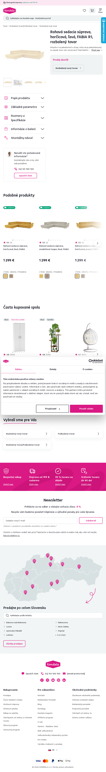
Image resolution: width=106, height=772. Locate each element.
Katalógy (42, 708)
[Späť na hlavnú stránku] (9, 10)
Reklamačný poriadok (81, 704)
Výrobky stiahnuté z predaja (50, 744)
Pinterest (58, 680)
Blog (40, 704)
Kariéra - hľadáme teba (48, 726)
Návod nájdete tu (11, 535)
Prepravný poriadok (80, 708)
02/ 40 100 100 (26, 169)
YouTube (53, 680)
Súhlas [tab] (18, 369)
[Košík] (92, 10)
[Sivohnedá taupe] (11, 276)
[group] (24, 55)
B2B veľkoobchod (45, 731)
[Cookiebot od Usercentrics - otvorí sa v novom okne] (91, 361)
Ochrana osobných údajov (83, 700)
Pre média (42, 739)
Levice (9, 627)
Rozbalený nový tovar (48, 26)
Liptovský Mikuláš (14, 631)
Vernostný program (11, 729)
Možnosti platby (10, 708)
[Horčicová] (5, 276)
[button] (24, 98)
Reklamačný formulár (47, 700)
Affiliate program (45, 717)
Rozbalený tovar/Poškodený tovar (23, 26)
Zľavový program (10, 725)
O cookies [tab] (87, 369)
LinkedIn (64, 680)
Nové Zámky (63, 627)
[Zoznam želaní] (84, 10)
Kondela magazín (45, 713)
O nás (40, 722)
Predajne (7, 695)
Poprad (61, 631)
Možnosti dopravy (11, 704)
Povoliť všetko (86, 409)
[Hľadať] (6, 18)
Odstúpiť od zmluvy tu (82, 713)
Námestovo (63, 622)
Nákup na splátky (10, 713)
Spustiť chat (25, 175)
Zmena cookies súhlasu (82, 717)
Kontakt (41, 695)
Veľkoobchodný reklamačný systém (53, 735)
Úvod (5, 26)
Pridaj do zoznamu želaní (33, 208)
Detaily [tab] (53, 369)
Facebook (42, 680)
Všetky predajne (14, 643)
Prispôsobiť (51, 409)
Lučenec (9, 635)
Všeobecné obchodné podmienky (86, 695)
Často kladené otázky (12, 700)
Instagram (47, 680)
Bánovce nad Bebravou (16, 622)
